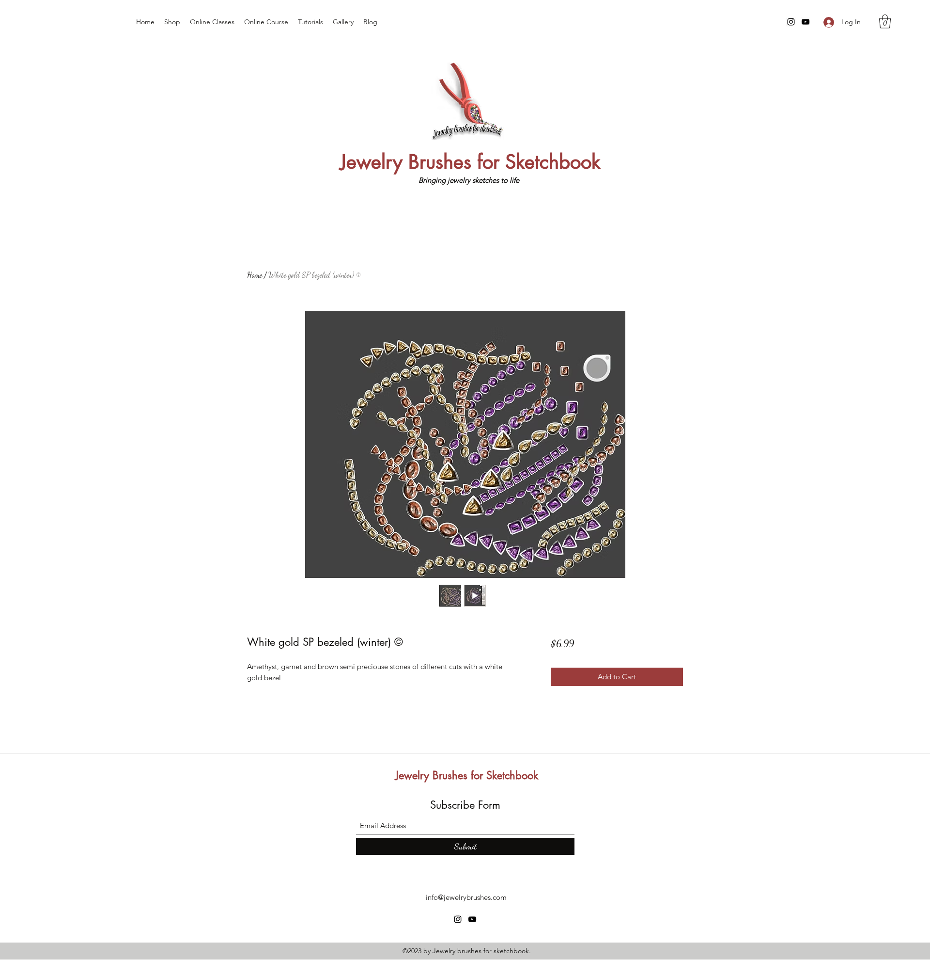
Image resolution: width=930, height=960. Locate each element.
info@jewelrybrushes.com (466, 897)
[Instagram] (791, 22)
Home (254, 274)
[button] (885, 22)
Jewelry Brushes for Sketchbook (470, 162)
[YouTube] (805, 22)
